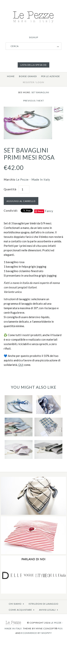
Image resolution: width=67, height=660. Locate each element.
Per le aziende (50, 76)
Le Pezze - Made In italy (33, 179)
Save (40, 211)
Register (28, 82)
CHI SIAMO (16, 603)
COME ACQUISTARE (22, 609)
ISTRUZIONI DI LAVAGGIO (43, 603)
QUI (20, 364)
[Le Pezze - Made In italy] (33, 9)
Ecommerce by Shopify (36, 633)
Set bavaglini (40, 92)
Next (40, 100)
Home (11, 76)
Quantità (10, 189)
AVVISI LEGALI (48, 609)
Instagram (38, 56)
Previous (29, 100)
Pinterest (33, 56)
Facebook (29, 56)
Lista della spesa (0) (33, 64)
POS (60, 628)
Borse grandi (28, 76)
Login (40, 82)
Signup (33, 37)
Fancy (49, 211)
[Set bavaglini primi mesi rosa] (28, 109)
